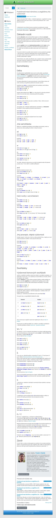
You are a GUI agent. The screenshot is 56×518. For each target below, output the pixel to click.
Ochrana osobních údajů (28, 513)
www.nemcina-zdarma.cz (33, 511)
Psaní (6, 33)
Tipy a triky (7, 41)
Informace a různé (9, 29)
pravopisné (19, 28)
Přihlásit (6, 15)
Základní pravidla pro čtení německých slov (32, 357)
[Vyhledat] (13, 8)
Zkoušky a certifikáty (9, 47)
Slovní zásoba (8, 37)
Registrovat (7, 17)
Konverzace (7, 31)
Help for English (27, 335)
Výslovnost (7, 43)
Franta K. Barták (40, 453)
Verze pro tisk (48, 502)
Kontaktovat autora (24, 474)
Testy (6, 39)
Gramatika (7, 27)
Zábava (6, 45)
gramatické (25, 28)
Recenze (6, 35)
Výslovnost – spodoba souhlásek (37, 325)
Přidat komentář (22, 508)
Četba (6, 25)
